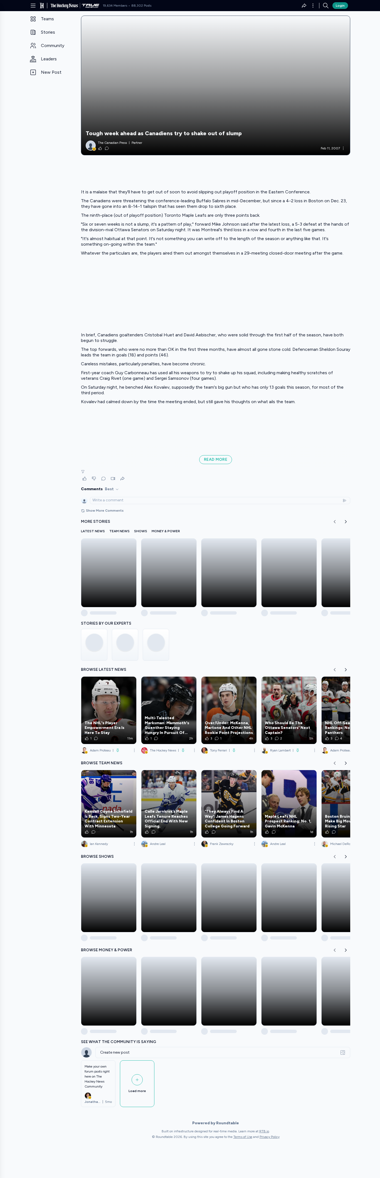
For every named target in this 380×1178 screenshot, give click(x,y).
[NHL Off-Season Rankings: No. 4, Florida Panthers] (349, 710)
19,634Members (115, 6)
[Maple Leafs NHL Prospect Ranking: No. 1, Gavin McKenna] (289, 803)
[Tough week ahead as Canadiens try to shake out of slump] (215, 85)
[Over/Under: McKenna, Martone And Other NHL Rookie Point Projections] (228, 710)
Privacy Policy (270, 1137)
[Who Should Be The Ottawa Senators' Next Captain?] (289, 710)
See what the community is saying (118, 1041)
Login (340, 6)
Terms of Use (242, 1137)
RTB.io (264, 1131)
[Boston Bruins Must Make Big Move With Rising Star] (349, 803)
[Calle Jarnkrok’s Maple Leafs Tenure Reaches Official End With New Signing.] (168, 803)
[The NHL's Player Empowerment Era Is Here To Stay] (108, 710)
